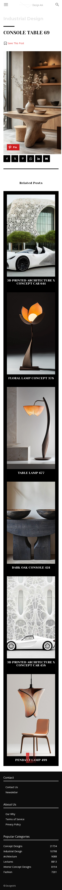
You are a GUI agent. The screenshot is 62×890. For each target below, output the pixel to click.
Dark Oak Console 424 (31, 567)
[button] (13, 43)
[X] (14, 158)
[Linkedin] (38, 158)
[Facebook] (6, 158)
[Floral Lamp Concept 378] (31, 333)
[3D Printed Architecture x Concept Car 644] (31, 236)
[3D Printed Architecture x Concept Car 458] (31, 617)
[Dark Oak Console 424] (31, 523)
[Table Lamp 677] (31, 428)
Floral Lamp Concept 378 (31, 378)
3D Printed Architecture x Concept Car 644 (31, 282)
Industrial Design (23, 18)
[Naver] (46, 158)
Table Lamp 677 (31, 473)
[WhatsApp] (30, 158)
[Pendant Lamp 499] (31, 715)
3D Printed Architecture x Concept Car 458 (31, 663)
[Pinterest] (22, 158)
